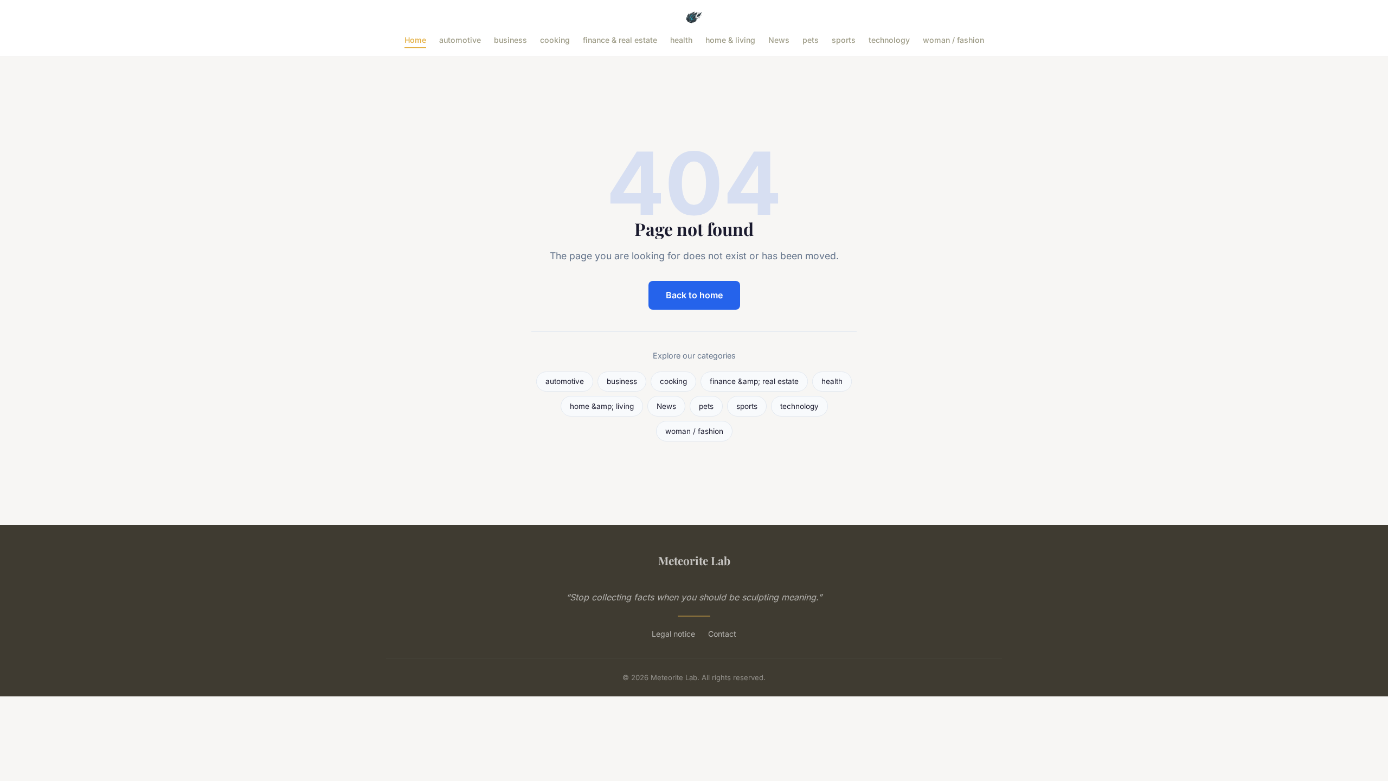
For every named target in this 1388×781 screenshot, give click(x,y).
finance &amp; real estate (754, 381)
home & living (730, 39)
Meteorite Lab (694, 560)
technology (889, 39)
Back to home (694, 295)
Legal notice (673, 633)
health (681, 39)
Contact (722, 633)
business (510, 39)
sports (844, 39)
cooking (555, 39)
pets (810, 39)
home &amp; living (602, 406)
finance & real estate (620, 39)
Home (415, 39)
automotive (460, 39)
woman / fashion (953, 39)
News (778, 39)
